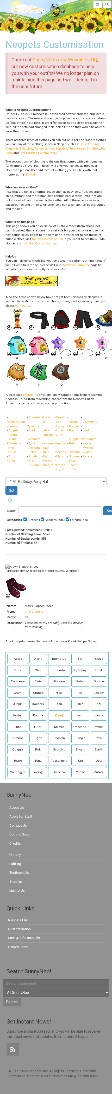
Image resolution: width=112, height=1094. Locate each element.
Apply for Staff (20, 816)
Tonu (72, 469)
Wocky (87, 443)
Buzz (11, 456)
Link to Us (17, 890)
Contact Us (18, 825)
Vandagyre (88, 439)
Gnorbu (33, 456)
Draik (32, 430)
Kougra (48, 465)
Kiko (46, 452)
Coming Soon (19, 834)
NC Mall (30, 174)
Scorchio (73, 452)
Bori (11, 448)
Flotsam (34, 448)
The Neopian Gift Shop (83, 148)
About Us (16, 807)
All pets (13, 430)
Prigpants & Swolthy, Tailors (24, 148)
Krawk (60, 417)
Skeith (73, 460)
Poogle (74, 426)
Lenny (60, 426)
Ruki (72, 443)
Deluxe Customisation (47, 239)
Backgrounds (16, 422)
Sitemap (15, 881)
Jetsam (47, 430)
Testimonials (19, 872)
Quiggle (72, 439)
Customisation (19, 929)
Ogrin (60, 469)
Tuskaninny (89, 422)
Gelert (32, 452)
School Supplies (56, 148)
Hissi (46, 417)
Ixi (44, 422)
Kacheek (47, 443)
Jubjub (48, 435)
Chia (11, 460)
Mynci (60, 456)
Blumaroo (15, 443)
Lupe (59, 430)
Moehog (60, 452)
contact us (22, 305)
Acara (12, 435)
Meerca (60, 443)
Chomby (34, 417)
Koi (45, 456)
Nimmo (60, 465)
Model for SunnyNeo (75, 265)
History (15, 854)
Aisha (12, 439)
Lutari (60, 435)
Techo (73, 465)
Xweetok (88, 448)
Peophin (73, 422)
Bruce (12, 452)
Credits (15, 843)
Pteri (72, 430)
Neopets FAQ (18, 920)
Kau (46, 448)
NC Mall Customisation (39, 243)
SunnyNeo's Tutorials (24, 938)
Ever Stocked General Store (38, 153)
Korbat (47, 460)
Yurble (87, 452)
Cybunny (33, 426)
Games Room (18, 947)
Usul (86, 430)
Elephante (33, 439)
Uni (85, 426)
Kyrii (59, 422)
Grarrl (32, 460)
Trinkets (14, 426)
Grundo (33, 465)
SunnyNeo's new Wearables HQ (65, 59)
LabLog (15, 864)
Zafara (87, 456)
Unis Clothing (89, 144)
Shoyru (74, 456)
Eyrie (31, 443)
